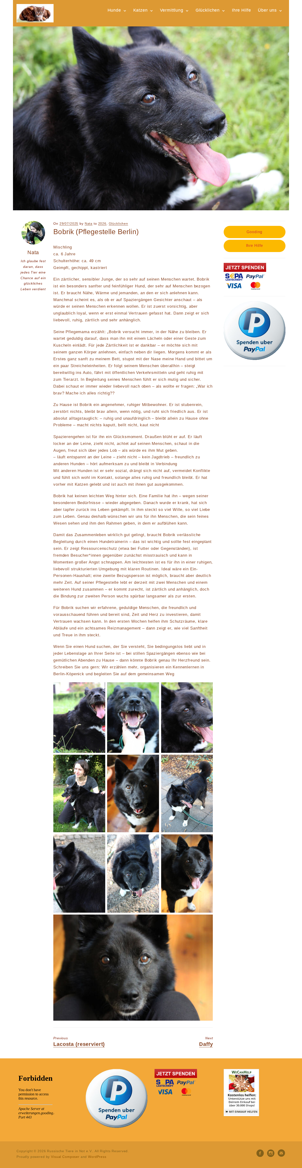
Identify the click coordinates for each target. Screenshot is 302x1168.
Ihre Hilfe (241, 10)
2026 (102, 223)
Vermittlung (171, 10)
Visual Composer (65, 1157)
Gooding (254, 232)
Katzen (140, 10)
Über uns (267, 10)
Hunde (114, 10)
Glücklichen (208, 10)
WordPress (97, 1157)
